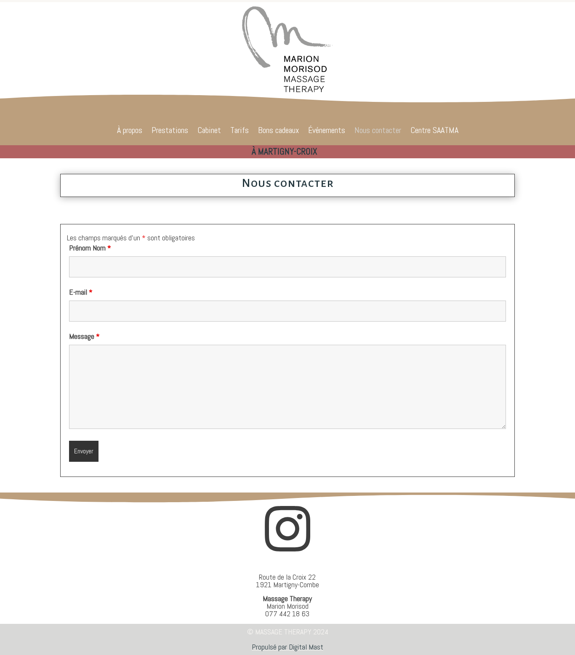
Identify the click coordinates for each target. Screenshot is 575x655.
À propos (129, 131)
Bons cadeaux (278, 131)
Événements (326, 131)
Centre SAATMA (434, 131)
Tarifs (239, 131)
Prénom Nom (90, 248)
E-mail (81, 292)
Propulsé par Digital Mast (287, 647)
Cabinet (209, 131)
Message (84, 336)
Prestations (170, 131)
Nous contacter (377, 131)
